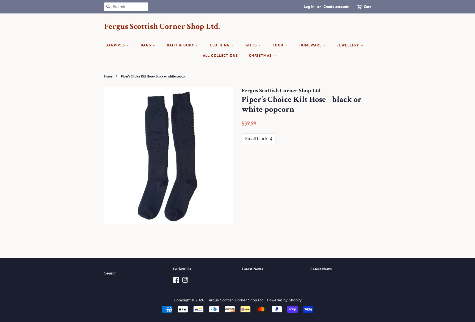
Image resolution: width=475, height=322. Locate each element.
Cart (367, 6)
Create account (336, 6)
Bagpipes (116, 45)
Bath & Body (181, 45)
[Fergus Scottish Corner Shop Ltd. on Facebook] (176, 281)
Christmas (261, 55)
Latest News (252, 269)
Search (110, 273)
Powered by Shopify (284, 300)
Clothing (220, 45)
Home (108, 76)
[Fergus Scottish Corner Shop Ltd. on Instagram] (185, 281)
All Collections (220, 55)
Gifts (251, 45)
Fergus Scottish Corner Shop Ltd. (162, 27)
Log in (309, 6)
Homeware (311, 45)
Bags (147, 45)
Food (279, 45)
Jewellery (349, 45)
